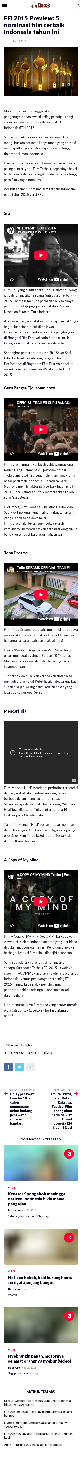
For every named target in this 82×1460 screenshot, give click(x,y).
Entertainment (14, 1052)
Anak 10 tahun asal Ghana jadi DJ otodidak (33, 1444)
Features (33, 1052)
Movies (47, 1052)
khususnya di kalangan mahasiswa (37, 534)
